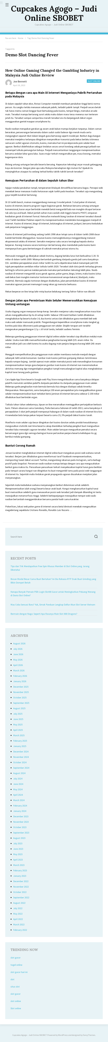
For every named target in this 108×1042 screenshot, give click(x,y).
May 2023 (18, 854)
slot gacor (16, 957)
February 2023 (20, 870)
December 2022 (20, 881)
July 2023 (17, 843)
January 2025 (19, 746)
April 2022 (18, 919)
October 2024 (19, 762)
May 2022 (18, 913)
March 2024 (18, 800)
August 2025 (19, 708)
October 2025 (19, 697)
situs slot (15, 986)
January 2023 (19, 875)
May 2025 (18, 724)
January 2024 (19, 811)
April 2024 (18, 794)
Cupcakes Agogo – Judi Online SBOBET (54, 13)
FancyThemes (89, 1035)
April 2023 (18, 859)
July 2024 (17, 778)
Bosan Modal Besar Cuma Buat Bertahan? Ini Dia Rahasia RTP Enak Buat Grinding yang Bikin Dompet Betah (53, 580)
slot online (16, 1001)
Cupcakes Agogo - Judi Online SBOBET (29, 1035)
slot (12, 979)
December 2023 (20, 816)
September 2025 (21, 702)
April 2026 (18, 665)
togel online (16, 964)
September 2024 (21, 767)
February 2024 (20, 805)
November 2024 (21, 756)
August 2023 (19, 838)
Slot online (16, 1008)
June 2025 (18, 719)
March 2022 (18, 924)
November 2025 (21, 692)
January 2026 (19, 681)
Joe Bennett (20, 81)
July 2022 (17, 908)
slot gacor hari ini (19, 972)
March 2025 (18, 735)
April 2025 (18, 729)
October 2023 (19, 827)
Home (20, 38)
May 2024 (18, 789)
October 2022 (19, 892)
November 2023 (21, 821)
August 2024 (19, 773)
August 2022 (19, 902)
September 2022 (21, 897)
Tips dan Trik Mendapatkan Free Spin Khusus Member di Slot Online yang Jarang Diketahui (50, 568)
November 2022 (21, 886)
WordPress (63, 1035)
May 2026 (18, 659)
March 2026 (18, 670)
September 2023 (21, 832)
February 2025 (20, 740)
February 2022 (20, 929)
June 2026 (18, 654)
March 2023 (18, 865)
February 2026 (20, 675)
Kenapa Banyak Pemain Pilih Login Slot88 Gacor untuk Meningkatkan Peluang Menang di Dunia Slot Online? (53, 593)
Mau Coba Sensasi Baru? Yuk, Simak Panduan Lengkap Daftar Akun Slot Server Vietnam (53, 604)
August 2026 (19, 643)
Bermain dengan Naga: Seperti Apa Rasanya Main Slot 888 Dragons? (44, 613)
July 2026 (17, 648)
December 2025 (20, 686)
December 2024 (20, 751)
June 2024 (18, 783)
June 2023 (18, 848)
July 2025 (17, 713)
